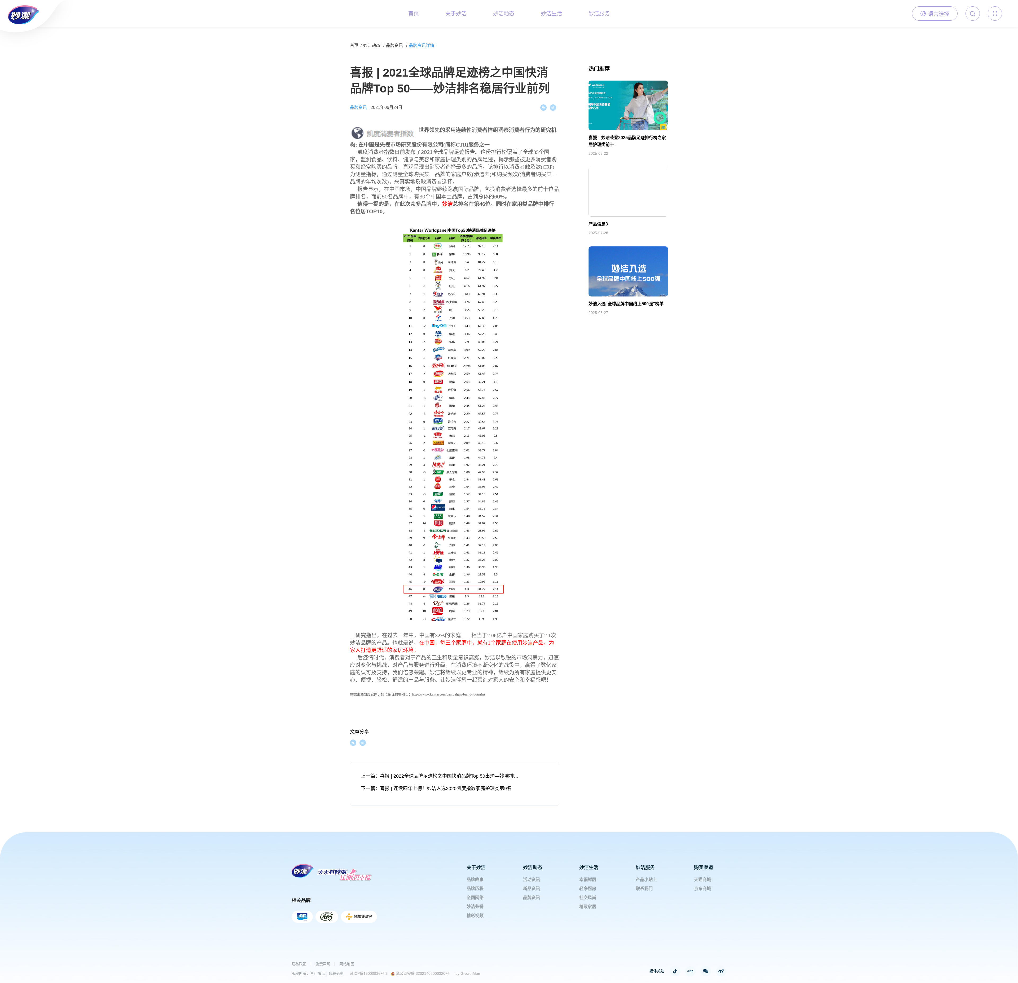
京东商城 (702, 888)
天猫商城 (702, 879)
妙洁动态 (371, 45)
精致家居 (587, 906)
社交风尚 (587, 897)
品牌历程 (475, 888)
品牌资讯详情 (421, 45)
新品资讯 (531, 888)
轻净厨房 (587, 888)
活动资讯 (531, 879)
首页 (354, 45)
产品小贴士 (646, 879)
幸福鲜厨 (587, 879)
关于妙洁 (476, 867)
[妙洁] (20, 12)
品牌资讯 (394, 45)
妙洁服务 (645, 867)
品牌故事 (475, 879)
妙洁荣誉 (475, 906)
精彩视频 (475, 915)
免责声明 (322, 964)
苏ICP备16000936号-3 (369, 973)
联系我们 (644, 888)
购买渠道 (703, 867)
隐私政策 (299, 964)
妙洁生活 (588, 867)
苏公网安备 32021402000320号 (422, 973)
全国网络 (475, 897)
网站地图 (346, 964)
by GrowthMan (467, 973)
